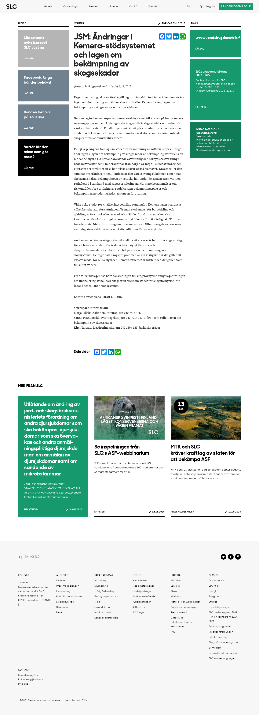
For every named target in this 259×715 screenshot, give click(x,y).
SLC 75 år (214, 586)
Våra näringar (71, 7)
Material (113, 7)
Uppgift (213, 591)
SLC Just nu (139, 607)
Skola (174, 591)
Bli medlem (215, 648)
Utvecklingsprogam (220, 607)
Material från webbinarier (185, 602)
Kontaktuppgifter (28, 675)
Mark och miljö (102, 612)
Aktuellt (47, 7)
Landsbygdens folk (236, 6)
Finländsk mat (102, 607)
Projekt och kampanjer (184, 607)
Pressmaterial (179, 612)
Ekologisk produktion (106, 597)
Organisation (216, 581)
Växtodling (100, 581)
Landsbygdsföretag (106, 618)
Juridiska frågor (142, 602)
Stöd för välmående (144, 597)
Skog (97, 602)
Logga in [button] (210, 7)
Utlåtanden (31, 510)
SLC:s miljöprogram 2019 (223, 612)
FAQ (173, 632)
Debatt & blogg (65, 602)
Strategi (213, 602)
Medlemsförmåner (143, 586)
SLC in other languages (222, 658)
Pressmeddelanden (182, 512)
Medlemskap (140, 581)
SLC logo (176, 586)
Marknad (176, 597)
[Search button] (200, 6)
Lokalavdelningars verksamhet (181, 624)
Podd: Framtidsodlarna (69, 597)
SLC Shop (176, 581)
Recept (60, 612)
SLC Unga (138, 612)
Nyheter (79, 23)
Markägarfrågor (142, 591)
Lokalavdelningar (219, 637)
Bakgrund (214, 597)
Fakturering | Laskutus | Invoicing (31, 682)
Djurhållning (101, 586)
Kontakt (152, 7)
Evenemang (63, 591)
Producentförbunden (221, 632)
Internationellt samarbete (223, 653)
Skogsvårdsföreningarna (223, 642)
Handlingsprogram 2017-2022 (223, 619)
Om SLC (133, 7)
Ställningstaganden (220, 627)
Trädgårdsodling (104, 591)
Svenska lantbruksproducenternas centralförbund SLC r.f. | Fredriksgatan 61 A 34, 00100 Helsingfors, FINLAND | (34, 594)
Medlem (93, 7)
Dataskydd (177, 618)
